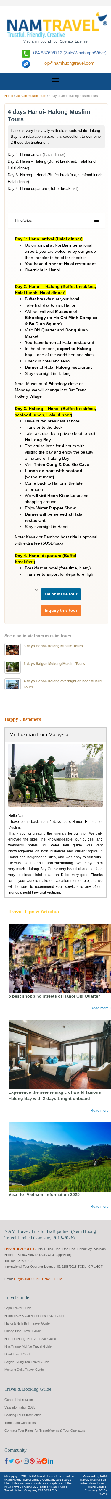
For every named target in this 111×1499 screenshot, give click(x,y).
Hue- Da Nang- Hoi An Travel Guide (30, 1339)
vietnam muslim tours (31, 96)
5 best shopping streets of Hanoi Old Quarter (54, 996)
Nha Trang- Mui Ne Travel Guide (28, 1346)
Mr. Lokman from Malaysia (38, 734)
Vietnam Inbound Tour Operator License (55, 41)
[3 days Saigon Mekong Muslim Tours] (12, 666)
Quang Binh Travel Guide (22, 1331)
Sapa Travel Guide (17, 1308)
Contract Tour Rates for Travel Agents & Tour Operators (44, 1430)
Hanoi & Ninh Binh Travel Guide (27, 1323)
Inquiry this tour (61, 610)
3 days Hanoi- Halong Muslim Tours (53, 646)
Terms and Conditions (20, 1422)
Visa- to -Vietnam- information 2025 (44, 1194)
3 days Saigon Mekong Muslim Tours (54, 664)
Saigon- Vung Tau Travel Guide (26, 1362)
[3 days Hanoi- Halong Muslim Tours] (12, 649)
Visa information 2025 (19, 1407)
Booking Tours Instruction (22, 1415)
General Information (18, 1399)
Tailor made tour (60, 594)
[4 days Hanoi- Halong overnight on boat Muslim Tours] (12, 684)
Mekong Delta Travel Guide (24, 1369)
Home (8, 96)
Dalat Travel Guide (17, 1354)
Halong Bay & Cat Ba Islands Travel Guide (34, 1315)
